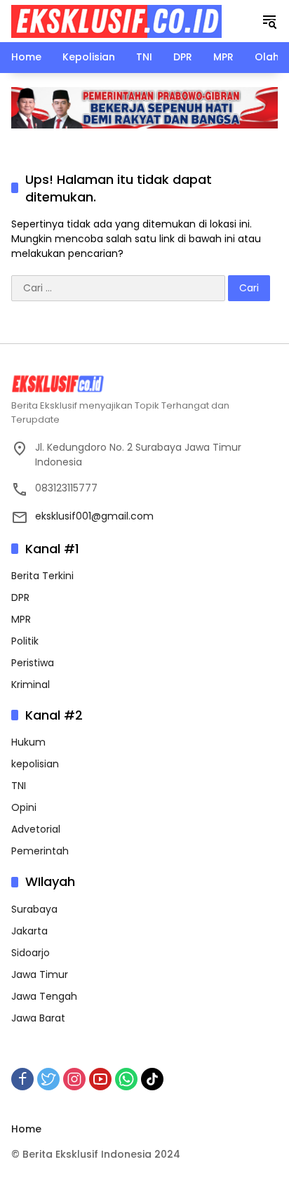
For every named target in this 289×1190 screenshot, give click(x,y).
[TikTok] (152, 1079)
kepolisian (35, 764)
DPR (20, 597)
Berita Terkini (42, 576)
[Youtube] (100, 1079)
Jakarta (29, 931)
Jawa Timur (39, 974)
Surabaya (34, 909)
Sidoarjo (30, 953)
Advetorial (35, 829)
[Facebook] (22, 1079)
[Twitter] (48, 1079)
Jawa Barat (38, 1018)
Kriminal (30, 684)
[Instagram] (74, 1079)
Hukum (28, 742)
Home (26, 1129)
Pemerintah (40, 851)
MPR (21, 619)
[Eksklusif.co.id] (116, 20)
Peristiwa (32, 663)
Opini (23, 807)
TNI (18, 786)
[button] (269, 21)
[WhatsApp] (126, 1079)
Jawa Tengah (44, 996)
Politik (25, 641)
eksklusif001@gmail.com (94, 516)
